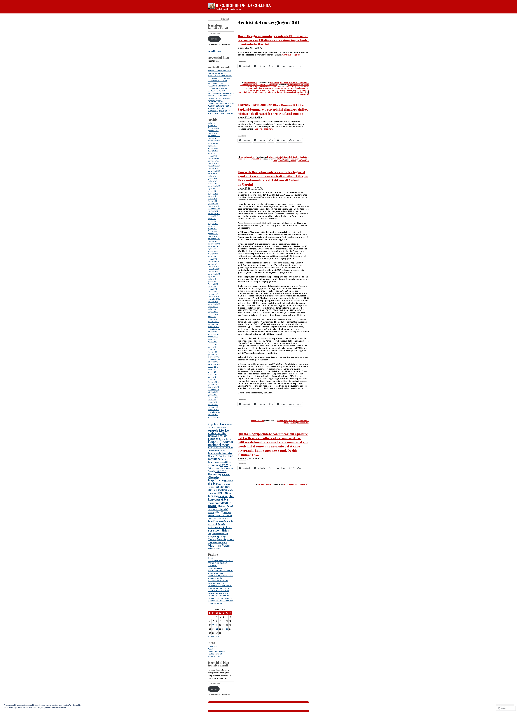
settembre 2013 (214, 334)
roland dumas (283, 161)
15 (217, 625)
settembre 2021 (214, 171)
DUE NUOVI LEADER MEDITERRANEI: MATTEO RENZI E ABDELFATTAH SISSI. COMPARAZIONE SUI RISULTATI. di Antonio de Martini (220, 573)
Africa (223, 424)
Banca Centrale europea (217, 437)
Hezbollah (219, 487)
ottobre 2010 (213, 415)
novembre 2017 (214, 209)
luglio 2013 (212, 339)
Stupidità (215, 534)
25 (227, 629)
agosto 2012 (213, 367)
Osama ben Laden (214, 518)
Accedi (210, 649)
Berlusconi (284, 83)
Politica (292, 83)
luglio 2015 (212, 279)
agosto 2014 (213, 307)
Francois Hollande (217, 472)
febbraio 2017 (213, 231)
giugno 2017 (212, 221)
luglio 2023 (212, 123)
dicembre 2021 (213, 163)
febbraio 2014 (213, 322)
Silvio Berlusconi (220, 529)
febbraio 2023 (213, 128)
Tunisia (212, 539)
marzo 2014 (212, 319)
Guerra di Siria (223, 484)
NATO (218, 512)
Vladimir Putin (219, 545)
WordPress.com (214, 656)
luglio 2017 (212, 219)
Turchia (221, 539)
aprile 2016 (212, 256)
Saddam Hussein (216, 527)
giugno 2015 (212, 281)
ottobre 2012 (213, 362)
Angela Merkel (219, 430)
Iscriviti (214, 689)
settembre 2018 (214, 186)
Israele (213, 496)
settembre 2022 (214, 141)
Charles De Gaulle (216, 456)
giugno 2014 (213, 312)
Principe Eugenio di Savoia (291, 92)
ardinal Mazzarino (295, 85)
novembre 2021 (214, 166)
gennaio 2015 (213, 294)
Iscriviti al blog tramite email (218, 663)
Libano (218, 499)
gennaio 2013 (213, 354)
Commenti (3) (303, 161)
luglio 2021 (212, 176)
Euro (289, 88)
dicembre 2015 (213, 267)
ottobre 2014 (213, 302)
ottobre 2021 (213, 168)
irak (220, 493)
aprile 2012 (212, 377)
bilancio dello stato (220, 453)
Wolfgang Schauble (215, 548)
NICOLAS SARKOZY (220, 516)
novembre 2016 (214, 239)
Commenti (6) (303, 94)
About (210, 558)
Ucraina (230, 539)
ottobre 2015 (213, 271)
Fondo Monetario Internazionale (222, 468)
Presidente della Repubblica (252, 85)
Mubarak (211, 513)
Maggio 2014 (213, 314)
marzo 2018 (212, 199)
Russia (221, 524)
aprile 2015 (212, 287)
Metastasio (291, 90)
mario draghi (280, 90)
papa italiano (255, 92)
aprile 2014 (212, 317)
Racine (305, 92)
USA (225, 543)
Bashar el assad (219, 445)
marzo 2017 (212, 229)
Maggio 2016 (213, 254)
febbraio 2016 (213, 261)
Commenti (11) (303, 423)
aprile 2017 (212, 226)
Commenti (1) (303, 484)
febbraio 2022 (213, 158)
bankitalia (274, 83)
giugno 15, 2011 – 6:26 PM (250, 188)
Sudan (221, 534)
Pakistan (225, 518)
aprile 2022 (212, 153)
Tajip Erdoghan (221, 536)
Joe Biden (223, 496)
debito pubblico (223, 462)
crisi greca (295, 87)
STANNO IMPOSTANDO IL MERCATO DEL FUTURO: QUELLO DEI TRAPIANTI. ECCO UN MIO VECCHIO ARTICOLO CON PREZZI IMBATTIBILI (220, 78)
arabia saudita (217, 433)
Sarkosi (293, 161)
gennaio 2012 (213, 384)
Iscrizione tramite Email (218, 26)
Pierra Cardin (273, 92)
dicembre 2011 (213, 387)
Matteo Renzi (225, 506)
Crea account (213, 646)
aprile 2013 (212, 347)
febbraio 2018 (213, 201)
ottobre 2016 (213, 241)
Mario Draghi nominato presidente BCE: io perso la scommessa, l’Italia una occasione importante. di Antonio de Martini (273, 40)
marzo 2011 (212, 402)
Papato (264, 92)
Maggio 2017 (213, 224)
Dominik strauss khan (262, 88)
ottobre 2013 (213, 332)
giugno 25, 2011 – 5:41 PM (250, 48)
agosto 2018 (213, 189)
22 (217, 629)
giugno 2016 (213, 251)
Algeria (224, 427)
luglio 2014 (212, 309)
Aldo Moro (218, 427)
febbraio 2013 (213, 352)
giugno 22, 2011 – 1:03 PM (250, 117)
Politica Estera (302, 83)
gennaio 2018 (213, 204)
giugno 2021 (212, 179)
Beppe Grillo (212, 450)
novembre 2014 (214, 299)
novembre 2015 (214, 269)
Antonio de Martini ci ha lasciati (219, 71)
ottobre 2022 (213, 138)
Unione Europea (215, 542)
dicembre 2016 (213, 236)
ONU (230, 516)
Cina (230, 456)
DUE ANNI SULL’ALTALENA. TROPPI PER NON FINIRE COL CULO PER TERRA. (220, 563)
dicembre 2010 (213, 410)
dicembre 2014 (213, 297)
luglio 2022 (212, 146)
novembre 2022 (214, 136)
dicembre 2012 (213, 357)
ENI (230, 465)
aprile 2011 (212, 400)
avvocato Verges (279, 159)
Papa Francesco (216, 521)
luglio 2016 (212, 249)
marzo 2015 (212, 289)
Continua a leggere (292, 55)
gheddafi (225, 474)
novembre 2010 (214, 412)
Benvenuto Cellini (267, 87)
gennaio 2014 (213, 324)
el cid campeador (279, 88)
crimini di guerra (294, 159)
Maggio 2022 (213, 151)
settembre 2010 (214, 417)
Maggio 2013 (213, 344)
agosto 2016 (213, 246)
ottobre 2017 (213, 211)
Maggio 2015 (213, 284)
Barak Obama (220, 442)
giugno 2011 (212, 395)
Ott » (217, 636)
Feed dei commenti (215, 654)
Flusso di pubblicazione (216, 651)
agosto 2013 (213, 337)
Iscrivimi (214, 39)
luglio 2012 (212, 369)
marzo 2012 (212, 380)
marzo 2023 (212, 126)
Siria (224, 530)
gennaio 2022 (213, 161)
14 (213, 625)
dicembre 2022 (213, 133)
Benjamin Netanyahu (220, 447)
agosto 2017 (213, 216)
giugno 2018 (212, 191)
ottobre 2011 (213, 392)
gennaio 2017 (213, 234)
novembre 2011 (213, 390)
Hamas (211, 487)
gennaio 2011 (213, 407)
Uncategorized (270, 85)
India (216, 493)
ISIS (229, 493)
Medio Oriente (283, 157)
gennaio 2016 (213, 264)
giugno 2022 (213, 148)
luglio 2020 (212, 181)
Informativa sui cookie (57, 707)
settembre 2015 (214, 274)
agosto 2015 (213, 276)
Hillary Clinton (221, 490)
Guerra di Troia (268, 90)
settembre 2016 (214, 244)
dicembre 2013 (213, 327)
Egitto (224, 465)
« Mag (211, 636)
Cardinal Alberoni (282, 87)
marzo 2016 (212, 259)
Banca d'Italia (225, 439)
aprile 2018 (212, 196)
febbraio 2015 (213, 292)
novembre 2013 (214, 329)
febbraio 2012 (213, 382)
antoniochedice (250, 83)
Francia (211, 471)
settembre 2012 (214, 364)
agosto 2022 (213, 143)
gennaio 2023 (213, 131)
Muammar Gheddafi (218, 509)
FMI (292, 88)
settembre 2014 (214, 304)
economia (214, 465)
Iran (225, 492)
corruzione (214, 459)
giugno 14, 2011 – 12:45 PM (250, 458)
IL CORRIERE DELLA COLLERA (243, 5)
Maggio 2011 (213, 397)
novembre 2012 (214, 359)
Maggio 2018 (213, 194)
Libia (225, 499)
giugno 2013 (212, 342)
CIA (226, 456)
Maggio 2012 (213, 375)
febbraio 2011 (213, 405)
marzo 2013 (212, 349)
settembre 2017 (214, 214)
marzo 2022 (212, 156)
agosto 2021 (213, 173)
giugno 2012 (212, 372)
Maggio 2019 (213, 184)
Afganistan (213, 424)
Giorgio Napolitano (216, 479)
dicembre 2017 (213, 206)
